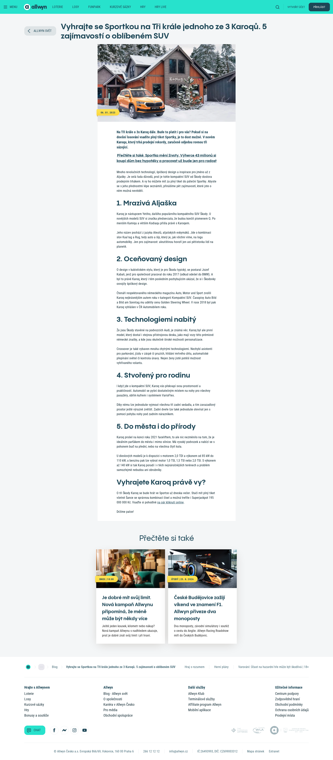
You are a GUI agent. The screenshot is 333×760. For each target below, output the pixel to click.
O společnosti (112, 699)
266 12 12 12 (151, 751)
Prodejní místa (285, 715)
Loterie (57, 7)
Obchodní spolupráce (118, 715)
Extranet (274, 751)
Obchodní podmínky (289, 704)
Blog (55, 667)
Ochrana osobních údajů (292, 710)
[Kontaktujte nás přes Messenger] (64, 730)
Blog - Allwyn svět (115, 694)
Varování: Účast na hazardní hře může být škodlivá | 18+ (273, 667)
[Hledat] (279, 7)
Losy (75, 7)
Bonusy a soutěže (36, 715)
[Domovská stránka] (28, 667)
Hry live (160, 7)
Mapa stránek (255, 751)
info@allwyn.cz (178, 751)
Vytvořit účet (296, 7)
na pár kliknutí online (170, 502)
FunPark (94, 7)
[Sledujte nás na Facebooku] (54, 730)
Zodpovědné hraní (287, 699)
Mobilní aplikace (199, 710)
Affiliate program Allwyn (204, 704)
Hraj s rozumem (195, 667)
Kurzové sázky (120, 7)
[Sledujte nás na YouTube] (84, 730)
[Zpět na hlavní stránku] (36, 7)
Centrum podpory (287, 694)
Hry (142, 7)
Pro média (110, 710)
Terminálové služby (201, 699)
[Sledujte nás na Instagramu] (74, 730)
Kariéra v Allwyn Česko (119, 704)
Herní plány (221, 667)
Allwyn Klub (196, 694)
